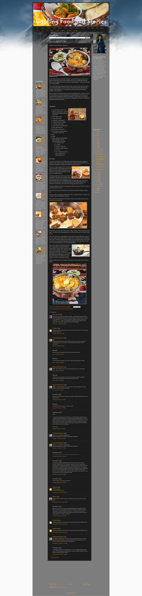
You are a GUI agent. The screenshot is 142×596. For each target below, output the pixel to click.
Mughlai (60, 28)
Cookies (57, 30)
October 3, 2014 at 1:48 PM (59, 428)
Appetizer (71, 28)
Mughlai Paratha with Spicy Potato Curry (44, 178)
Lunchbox (69, 30)
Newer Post (53, 584)
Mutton (102, 28)
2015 (96, 143)
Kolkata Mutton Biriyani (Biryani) (43, 87)
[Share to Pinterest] (79, 307)
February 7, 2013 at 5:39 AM (59, 323)
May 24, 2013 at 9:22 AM (58, 346)
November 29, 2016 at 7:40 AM (60, 543)
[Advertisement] (69, 572)
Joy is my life (56, 314)
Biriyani (83, 28)
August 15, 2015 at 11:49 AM (59, 474)
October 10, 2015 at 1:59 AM (59, 482)
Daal (93, 28)
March (97, 182)
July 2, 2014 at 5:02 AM (58, 380)
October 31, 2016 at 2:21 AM (59, 515)
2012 (96, 188)
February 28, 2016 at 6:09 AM (60, 492)
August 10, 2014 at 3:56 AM (59, 399)
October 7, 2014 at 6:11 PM (59, 438)
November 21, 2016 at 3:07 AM (60, 524)
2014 (96, 145)
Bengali (42, 28)
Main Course (66, 308)
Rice (88, 28)
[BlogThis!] (75, 307)
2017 (96, 139)
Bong (58, 308)
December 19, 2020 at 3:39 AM (60, 554)
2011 (96, 190)
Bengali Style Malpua (43, 159)
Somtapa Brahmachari (58, 338)
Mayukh (55, 496)
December (98, 149)
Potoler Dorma (99, 154)
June (97, 176)
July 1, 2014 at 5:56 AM (58, 362)
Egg (42, 30)
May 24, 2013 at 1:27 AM (58, 333)
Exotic (65, 28)
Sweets (51, 30)
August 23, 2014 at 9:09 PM (59, 407)
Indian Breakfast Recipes (59, 490)
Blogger (74, 593)
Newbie (76, 30)
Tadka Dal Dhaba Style (43, 102)
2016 (96, 141)
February (98, 184)
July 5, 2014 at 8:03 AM (58, 390)
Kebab (77, 28)
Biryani (54, 308)
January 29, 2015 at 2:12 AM (59, 456)
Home (37, 28)
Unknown (55, 328)
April (97, 180)
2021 (96, 131)
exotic (61, 308)
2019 (96, 135)
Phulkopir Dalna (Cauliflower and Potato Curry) (44, 250)
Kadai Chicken (99, 169)
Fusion (54, 28)
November (98, 151)
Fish (97, 28)
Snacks (63, 30)
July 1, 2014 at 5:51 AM (58, 354)
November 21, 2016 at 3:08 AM (60, 532)
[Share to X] (77, 307)
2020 (96, 133)
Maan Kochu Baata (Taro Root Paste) (43, 196)
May (97, 178)
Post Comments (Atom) (61, 587)
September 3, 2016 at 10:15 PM (60, 502)
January (98, 186)
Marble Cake (99, 161)
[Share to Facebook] (78, 307)
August (98, 172)
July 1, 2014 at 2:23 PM (58, 370)
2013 (96, 147)
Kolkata (48, 28)
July (97, 174)
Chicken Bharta (44, 232)
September (98, 153)
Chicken (37, 30)
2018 (96, 137)
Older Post (86, 584)
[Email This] (74, 307)
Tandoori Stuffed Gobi (101, 156)
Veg (47, 30)
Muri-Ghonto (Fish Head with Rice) (100, 159)
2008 (96, 192)
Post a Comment (55, 557)
